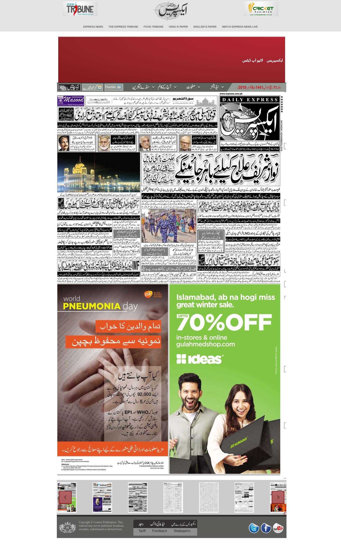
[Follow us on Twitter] (254, 528)
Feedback (160, 531)
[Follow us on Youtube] (278, 528)
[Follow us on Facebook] (266, 528)
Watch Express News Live (240, 26)
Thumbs (110, 87)
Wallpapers (182, 531)
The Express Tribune (123, 26)
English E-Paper (204, 26)
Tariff (142, 531)
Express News (93, 26)
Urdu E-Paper (178, 26)
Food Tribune (153, 26)
